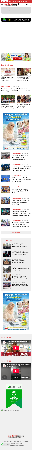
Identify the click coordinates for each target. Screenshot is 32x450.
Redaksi (25, 441)
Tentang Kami (8, 441)
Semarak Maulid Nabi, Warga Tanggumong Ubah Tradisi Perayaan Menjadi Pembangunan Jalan (20, 269)
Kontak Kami (17, 441)
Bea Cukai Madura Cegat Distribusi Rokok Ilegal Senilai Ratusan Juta (20, 157)
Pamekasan (18, 153)
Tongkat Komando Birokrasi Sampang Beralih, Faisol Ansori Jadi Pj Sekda (20, 253)
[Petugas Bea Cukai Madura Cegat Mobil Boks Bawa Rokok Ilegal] (5, 201)
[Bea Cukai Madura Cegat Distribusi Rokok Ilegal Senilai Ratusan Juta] (5, 156)
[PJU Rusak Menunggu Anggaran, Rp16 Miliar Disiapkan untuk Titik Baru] (7, 262)
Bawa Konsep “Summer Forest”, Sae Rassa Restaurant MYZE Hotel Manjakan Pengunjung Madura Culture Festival (24, 78)
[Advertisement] (16, 36)
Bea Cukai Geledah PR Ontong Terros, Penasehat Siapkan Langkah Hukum (23, 106)
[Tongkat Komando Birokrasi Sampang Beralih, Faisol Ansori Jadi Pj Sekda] (7, 254)
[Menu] (2, 4)
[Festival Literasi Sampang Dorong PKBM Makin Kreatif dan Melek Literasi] (7, 285)
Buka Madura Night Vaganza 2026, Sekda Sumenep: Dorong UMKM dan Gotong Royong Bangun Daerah (7, 78)
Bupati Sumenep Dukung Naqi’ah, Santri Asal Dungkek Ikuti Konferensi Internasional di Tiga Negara (20, 277)
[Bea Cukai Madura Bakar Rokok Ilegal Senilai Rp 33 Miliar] (5, 190)
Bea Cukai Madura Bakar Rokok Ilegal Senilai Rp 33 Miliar (20, 191)
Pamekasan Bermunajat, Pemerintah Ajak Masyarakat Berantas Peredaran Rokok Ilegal (21, 214)
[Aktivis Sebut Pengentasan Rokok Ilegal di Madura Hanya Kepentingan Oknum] (8, 99)
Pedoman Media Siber (16, 443)
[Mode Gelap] (27, 4)
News (2, 86)
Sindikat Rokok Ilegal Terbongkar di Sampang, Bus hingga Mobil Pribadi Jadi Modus (15, 91)
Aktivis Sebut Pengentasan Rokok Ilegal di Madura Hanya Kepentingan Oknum (7, 106)
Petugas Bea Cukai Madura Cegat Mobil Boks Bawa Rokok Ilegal (20, 202)
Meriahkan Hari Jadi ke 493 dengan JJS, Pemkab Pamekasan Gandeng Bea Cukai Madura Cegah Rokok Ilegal (21, 226)
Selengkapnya (16, 232)
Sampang (7, 86)
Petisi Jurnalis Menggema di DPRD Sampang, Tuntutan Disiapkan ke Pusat (20, 245)
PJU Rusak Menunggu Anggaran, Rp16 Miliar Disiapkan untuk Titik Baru (19, 261)
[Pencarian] (30, 4)
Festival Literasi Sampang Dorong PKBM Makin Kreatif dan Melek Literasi (20, 284)
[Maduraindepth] (12, 4)
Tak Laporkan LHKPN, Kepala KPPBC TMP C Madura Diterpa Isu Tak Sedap (21, 179)
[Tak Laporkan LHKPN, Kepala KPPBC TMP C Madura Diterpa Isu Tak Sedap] (5, 179)
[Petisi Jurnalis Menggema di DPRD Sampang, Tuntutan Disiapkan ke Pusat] (7, 246)
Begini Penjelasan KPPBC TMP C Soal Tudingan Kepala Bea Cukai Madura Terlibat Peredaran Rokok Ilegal (21, 169)
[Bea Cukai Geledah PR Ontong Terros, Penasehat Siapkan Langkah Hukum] (24, 99)
